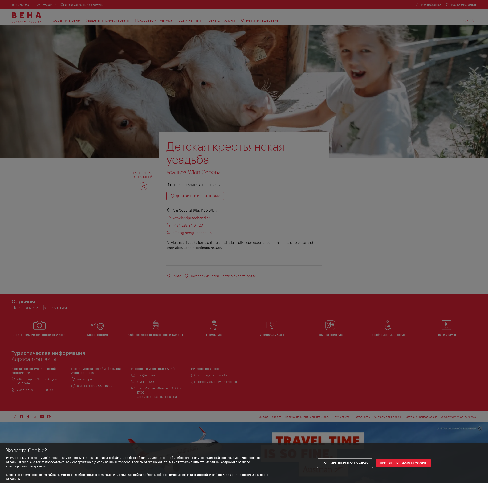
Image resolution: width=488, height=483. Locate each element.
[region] (244, 463)
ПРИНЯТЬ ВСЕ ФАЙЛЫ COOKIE (403, 463)
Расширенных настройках (345, 463)
